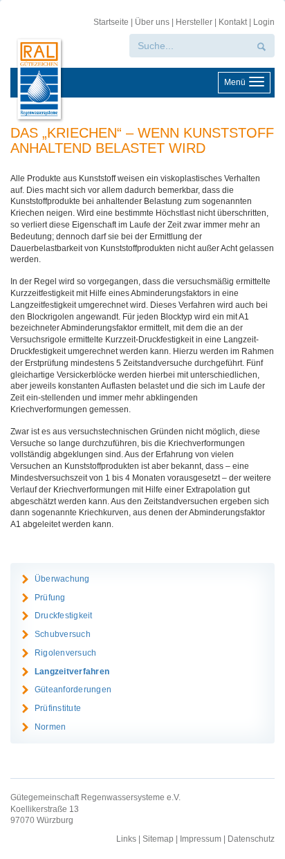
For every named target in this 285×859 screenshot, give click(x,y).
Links (126, 839)
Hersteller (194, 22)
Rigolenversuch (65, 653)
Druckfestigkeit (64, 615)
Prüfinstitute (58, 708)
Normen (50, 727)
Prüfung (50, 597)
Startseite (111, 22)
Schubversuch (63, 634)
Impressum (200, 839)
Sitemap (158, 839)
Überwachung (62, 579)
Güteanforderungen (73, 689)
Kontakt (233, 22)
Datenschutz (251, 839)
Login (264, 22)
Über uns (152, 22)
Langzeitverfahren (72, 671)
